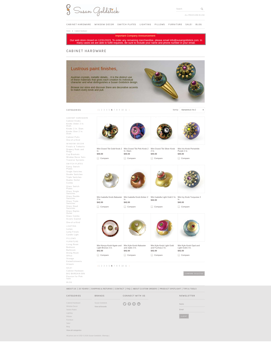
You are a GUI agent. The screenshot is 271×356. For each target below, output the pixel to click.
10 (122, 110)
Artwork (70, 264)
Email (181, 310)
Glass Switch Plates (72, 187)
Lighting (145, 24)
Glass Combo (72, 216)
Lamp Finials (72, 232)
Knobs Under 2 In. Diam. (75, 125)
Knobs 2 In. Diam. (75, 129)
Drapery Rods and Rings (75, 150)
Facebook (129, 304)
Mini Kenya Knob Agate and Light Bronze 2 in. (109, 246)
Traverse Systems (75, 160)
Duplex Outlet (73, 180)
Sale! (188, 24)
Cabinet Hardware (78, 24)
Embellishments (74, 261)
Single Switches (74, 172)
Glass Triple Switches (72, 202)
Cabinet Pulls (73, 137)
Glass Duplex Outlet (73, 212)
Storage (70, 258)
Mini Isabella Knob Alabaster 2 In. (109, 198)
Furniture (175, 24)
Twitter (125, 304)
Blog (198, 24)
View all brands (101, 307)
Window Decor (104, 24)
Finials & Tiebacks (75, 147)
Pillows (160, 24)
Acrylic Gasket (73, 219)
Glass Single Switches (72, 192)
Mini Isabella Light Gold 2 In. (163, 197)
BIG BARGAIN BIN (75, 274)
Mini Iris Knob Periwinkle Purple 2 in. (188, 150)
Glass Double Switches (73, 197)
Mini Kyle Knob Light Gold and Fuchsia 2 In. (162, 246)
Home (68, 31)
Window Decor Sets (76, 157)
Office (69, 256)
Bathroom (71, 250)
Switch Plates (126, 24)
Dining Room (72, 253)
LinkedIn (139, 304)
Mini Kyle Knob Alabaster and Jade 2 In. (135, 246)
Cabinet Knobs (73, 121)
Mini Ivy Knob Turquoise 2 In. (189, 198)
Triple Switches (74, 177)
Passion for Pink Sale (74, 277)
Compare (104, 158)
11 (126, 110)
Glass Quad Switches (72, 207)
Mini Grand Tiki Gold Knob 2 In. (109, 150)
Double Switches (74, 174)
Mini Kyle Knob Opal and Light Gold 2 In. (189, 246)
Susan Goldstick (101, 303)
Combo (69, 183)
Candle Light (72, 235)
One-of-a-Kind (73, 140)
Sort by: (176, 110)
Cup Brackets (73, 154)
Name (181, 304)
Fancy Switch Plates (73, 168)
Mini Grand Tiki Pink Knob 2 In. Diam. (136, 150)
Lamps (69, 229)
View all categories (73, 330)
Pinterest (134, 304)
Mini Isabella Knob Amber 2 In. (136, 198)
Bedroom (70, 247)
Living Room (72, 244)
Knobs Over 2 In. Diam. (74, 132)
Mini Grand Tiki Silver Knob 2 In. (163, 150)
